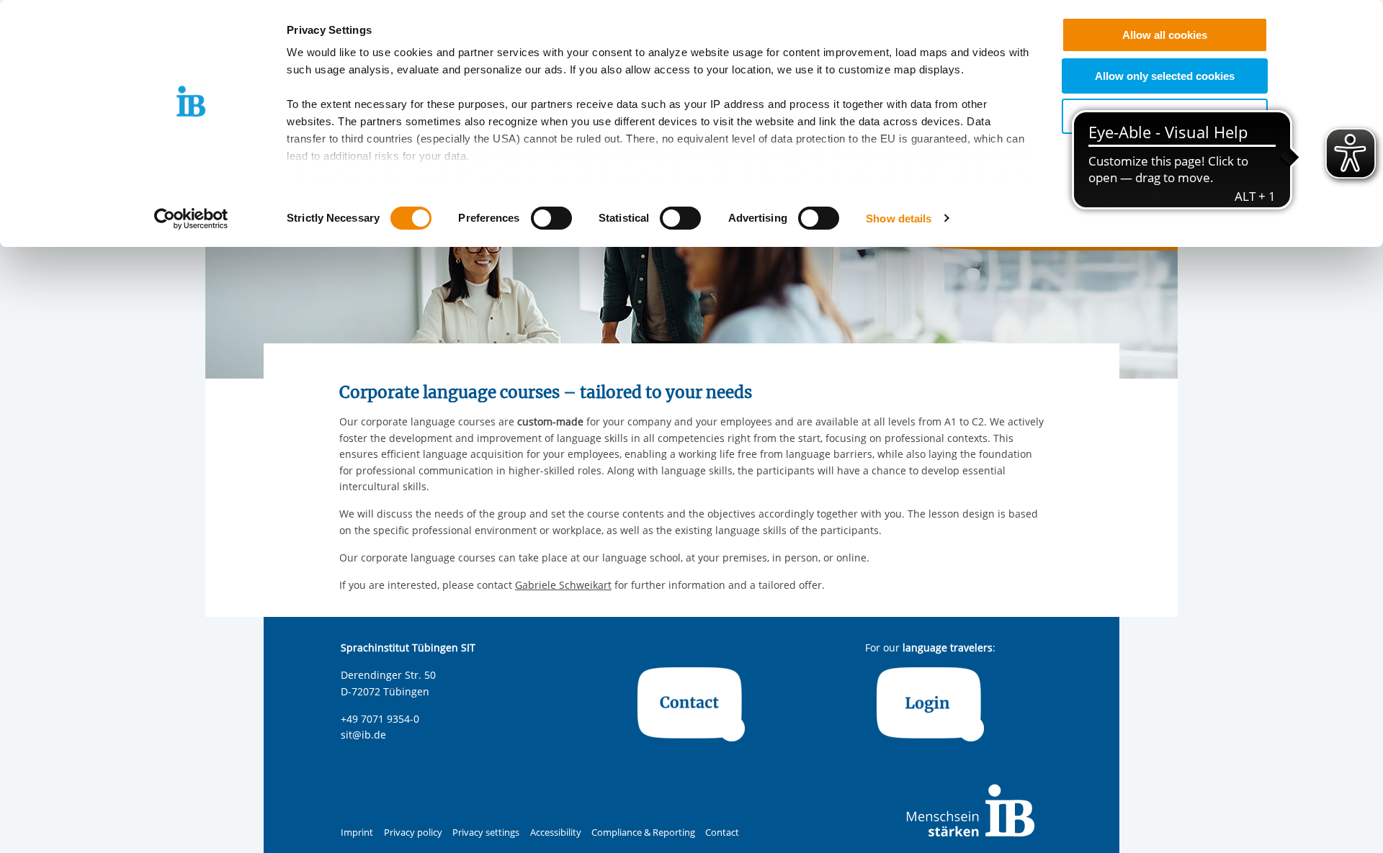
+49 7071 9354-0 (380, 719)
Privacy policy (413, 832)
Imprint (357, 832)
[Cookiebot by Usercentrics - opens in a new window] (191, 219)
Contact (722, 832)
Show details (898, 218)
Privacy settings (485, 832)
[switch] (551, 218)
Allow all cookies (1164, 35)
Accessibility (555, 832)
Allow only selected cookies (1165, 76)
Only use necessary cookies (1165, 116)
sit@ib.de (363, 734)
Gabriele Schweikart (563, 585)
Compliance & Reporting (643, 832)
